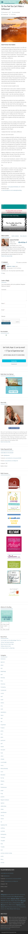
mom (2, 771)
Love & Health (3, 762)
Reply (4, 273)
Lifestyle (2, 759)
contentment (4, 896)
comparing (22, 894)
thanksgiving (3, 834)
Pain (11, 904)
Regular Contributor (5, 799)
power (23, 904)
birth (2, 674)
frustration (8, 900)
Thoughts (3, 840)
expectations (3, 712)
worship (2, 862)
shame (2, 818)
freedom (3, 900)
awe (1, 668)
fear (1, 721)
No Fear (2, 778)
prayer (2, 790)
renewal (21, 906)
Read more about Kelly (6, 256)
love (3, 905)
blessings (3, 677)
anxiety (9, 894)
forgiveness (3, 724)
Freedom (3, 727)
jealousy (11, 902)
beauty (13, 894)
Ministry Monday (4, 768)
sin (1, 821)
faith (2, 718)
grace (2, 737)
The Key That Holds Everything (7, 642)
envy (2, 705)
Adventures (3, 658)
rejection (2, 803)
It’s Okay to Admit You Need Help (7, 648)
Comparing (3, 687)
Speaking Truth (4, 825)
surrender (3, 831)
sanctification (4, 812)
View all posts (23, 236)
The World (3, 837)
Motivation (3, 774)
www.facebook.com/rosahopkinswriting (12, 190)
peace (2, 784)
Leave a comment (22, 262)
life (23, 903)
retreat (2, 809)
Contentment (5, 14)
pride (6, 906)
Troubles (2, 846)
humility (6, 902)
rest (25, 906)
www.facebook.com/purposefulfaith (13, 458)
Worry (2, 859)
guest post (3, 740)
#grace (4, 894)
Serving (2, 815)
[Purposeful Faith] (14, 2)
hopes (2, 902)
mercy (2, 765)
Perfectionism (4, 787)
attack (2, 665)
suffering (3, 828)
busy (2, 680)
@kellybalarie (7, 455)
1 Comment (12, 14)
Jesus (2, 756)
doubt (2, 699)
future (13, 900)
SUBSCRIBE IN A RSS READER (7, 452)
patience (14, 904)
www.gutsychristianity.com (14, 186)
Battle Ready (3, 671)
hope (2, 752)
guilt (1, 743)
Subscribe (14, 361)
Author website (15, 236)
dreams (2, 702)
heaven (2, 746)
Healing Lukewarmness (6, 646)
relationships (3, 806)
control (2, 693)
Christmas (3, 684)
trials (2, 843)
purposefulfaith (16, 12)
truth (2, 850)
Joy (19, 903)
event (2, 709)
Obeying (2, 781)
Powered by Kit (14, 364)
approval (2, 662)
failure (2, 715)
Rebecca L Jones (11, 266)
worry (18, 909)
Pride (2, 793)
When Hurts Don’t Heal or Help (7, 644)
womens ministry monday (6, 853)
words (2, 856)
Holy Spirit (3, 749)
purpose (2, 796)
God (2, 734)
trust (12, 909)
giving (2, 731)
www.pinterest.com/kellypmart (11, 460)
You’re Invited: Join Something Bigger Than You (11, 640)
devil (2, 696)
